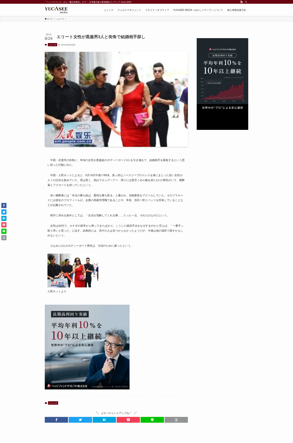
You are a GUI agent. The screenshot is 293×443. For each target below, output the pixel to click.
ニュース (52, 44)
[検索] (246, 2)
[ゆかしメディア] (56, 9)
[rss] (241, 2)
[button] (56, 420)
